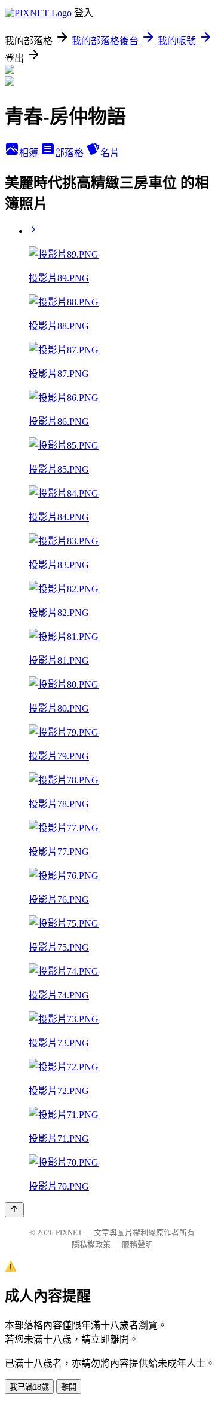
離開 (68, 1387)
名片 (109, 153)
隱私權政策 (91, 1244)
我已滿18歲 (29, 1387)
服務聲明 (137, 1244)
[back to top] (14, 1209)
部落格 (70, 153)
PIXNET (69, 1232)
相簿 (30, 153)
